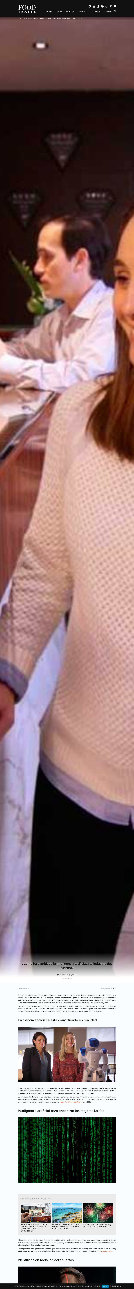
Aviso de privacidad (116, 1286)
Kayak (109, 1251)
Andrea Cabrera (69, 975)
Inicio (21, 18)
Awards (108, 12)
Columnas (95, 12)
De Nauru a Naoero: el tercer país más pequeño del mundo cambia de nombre (66, 1227)
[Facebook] (90, 6)
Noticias (70, 12)
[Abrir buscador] (115, 11)
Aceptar (105, 1286)
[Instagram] (94, 6)
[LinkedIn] (98, 6)
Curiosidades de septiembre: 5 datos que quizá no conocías (97, 1226)
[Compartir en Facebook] (114, 989)
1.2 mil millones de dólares (71, 1102)
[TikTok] (106, 6)
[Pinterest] (102, 6)
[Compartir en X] (112, 989)
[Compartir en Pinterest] (115, 989)
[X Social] (111, 6)
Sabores (48, 12)
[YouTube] (115, 6)
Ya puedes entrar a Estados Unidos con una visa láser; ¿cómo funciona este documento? (34, 1228)
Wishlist (82, 12)
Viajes (59, 12)
